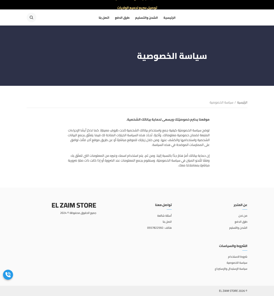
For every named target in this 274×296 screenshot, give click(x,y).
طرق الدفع (122, 17)
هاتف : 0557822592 (159, 227)
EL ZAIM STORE (74, 205)
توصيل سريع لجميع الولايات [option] (137, 5)
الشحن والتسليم (146, 17)
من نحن (242, 215)
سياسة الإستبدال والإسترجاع (231, 268)
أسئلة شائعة (164, 215)
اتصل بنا (104, 17)
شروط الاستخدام (237, 256)
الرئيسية (169, 17)
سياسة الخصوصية (237, 262)
